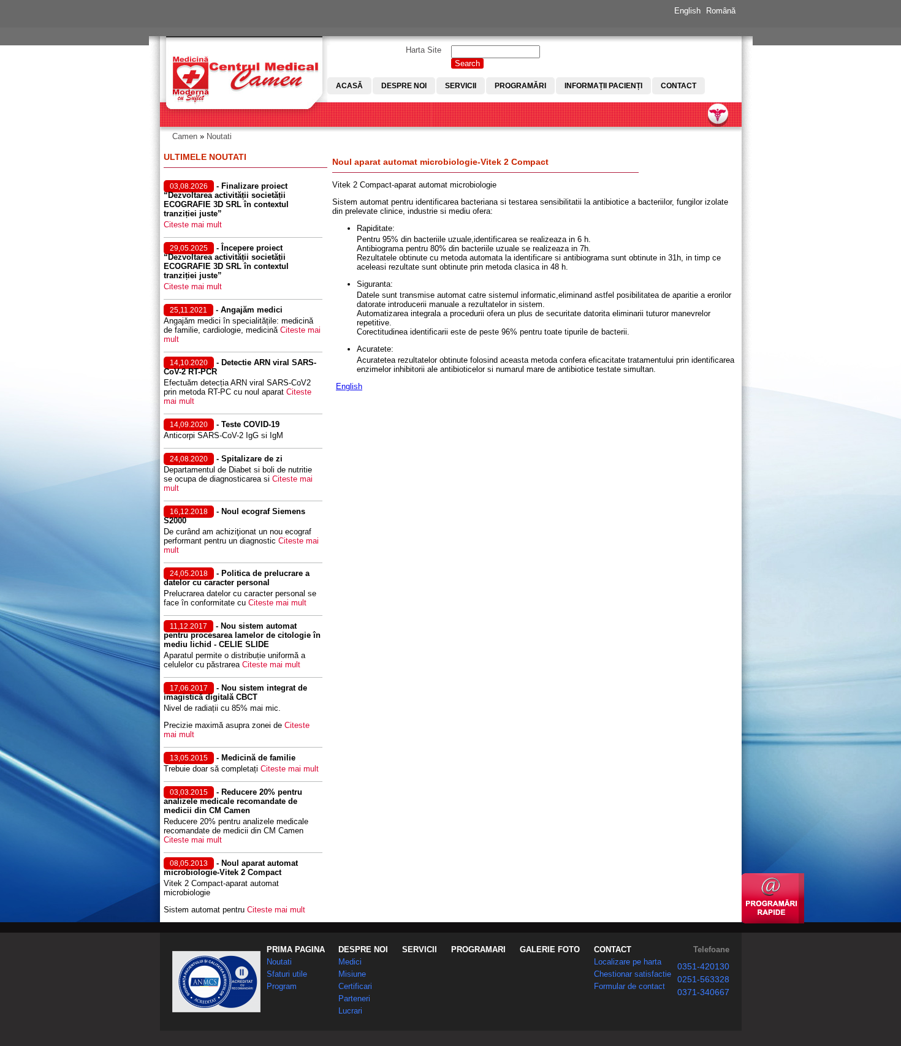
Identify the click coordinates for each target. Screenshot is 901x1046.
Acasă (349, 85)
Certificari (355, 986)
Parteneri (354, 998)
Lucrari (350, 1010)
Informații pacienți (603, 85)
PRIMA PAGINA (296, 949)
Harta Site (423, 50)
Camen (184, 136)
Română (721, 10)
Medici (350, 961)
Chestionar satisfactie (632, 974)
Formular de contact (629, 986)
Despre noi (404, 85)
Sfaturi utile (287, 974)
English (687, 10)
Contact (678, 85)
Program (282, 986)
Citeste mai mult (193, 224)
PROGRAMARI (478, 949)
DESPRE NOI (363, 949)
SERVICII (419, 949)
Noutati (219, 136)
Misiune (352, 974)
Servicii (460, 85)
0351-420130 (703, 966)
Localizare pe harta (627, 961)
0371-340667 (703, 992)
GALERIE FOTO (550, 949)
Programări (520, 85)
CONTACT (612, 949)
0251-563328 (703, 979)
